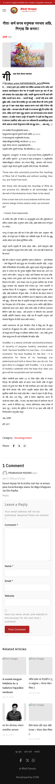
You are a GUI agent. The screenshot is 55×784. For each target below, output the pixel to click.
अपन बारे (28, 752)
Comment (11, 524)
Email (9, 580)
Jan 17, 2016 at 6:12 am (13, 478)
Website (9, 595)
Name (9, 566)
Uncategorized (22, 438)
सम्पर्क (37, 752)
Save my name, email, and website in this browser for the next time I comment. (26, 618)
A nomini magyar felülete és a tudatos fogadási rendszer (27, 2)
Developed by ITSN (27, 777)
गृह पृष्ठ (18, 752)
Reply (5, 495)
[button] (4, 10)
